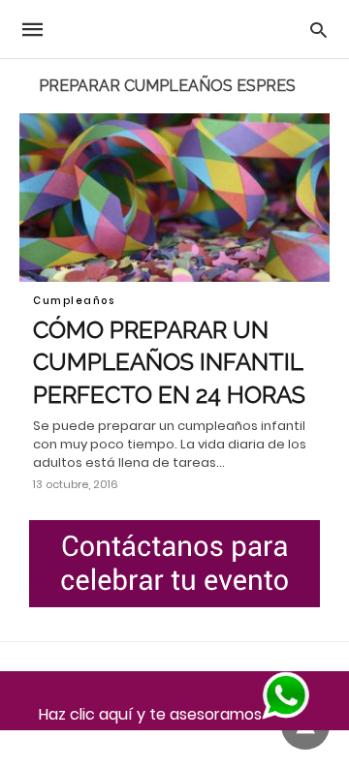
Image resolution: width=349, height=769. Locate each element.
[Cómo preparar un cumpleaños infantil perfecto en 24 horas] (174, 197)
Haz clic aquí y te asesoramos (150, 714)
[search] (318, 29)
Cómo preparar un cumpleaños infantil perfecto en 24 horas (169, 362)
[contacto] (174, 563)
